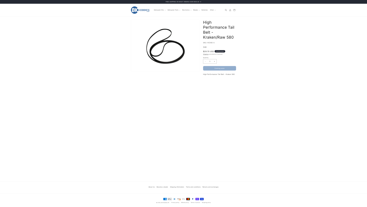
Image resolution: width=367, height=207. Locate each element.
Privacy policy (175, 202)
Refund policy (185, 202)
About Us (152, 187)
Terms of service (195, 202)
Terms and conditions (193, 187)
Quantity (205, 57)
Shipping (205, 54)
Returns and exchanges (211, 187)
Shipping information (177, 187)
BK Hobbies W (165, 202)
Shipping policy (206, 202)
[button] (159, 10)
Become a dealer (162, 187)
